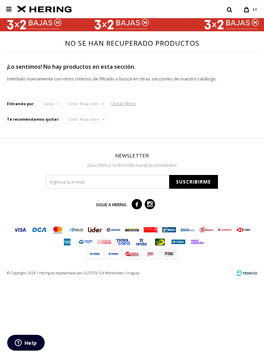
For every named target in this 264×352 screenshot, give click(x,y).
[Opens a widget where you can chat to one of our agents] (26, 343)
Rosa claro (83, 103)
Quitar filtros (123, 104)
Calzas (48, 103)
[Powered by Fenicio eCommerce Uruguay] (246, 273)
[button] (229, 9)
